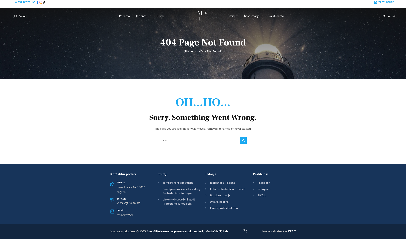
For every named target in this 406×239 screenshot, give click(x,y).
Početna (124, 16)
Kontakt (391, 16)
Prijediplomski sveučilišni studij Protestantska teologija (181, 191)
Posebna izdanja (220, 195)
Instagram (264, 189)
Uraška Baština (219, 201)
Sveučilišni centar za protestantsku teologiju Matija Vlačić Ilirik (187, 231)
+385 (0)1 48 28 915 (129, 203)
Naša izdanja (251, 16)
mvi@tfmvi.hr (125, 214)
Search (23, 16)
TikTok (262, 195)
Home (189, 51)
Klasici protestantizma (224, 208)
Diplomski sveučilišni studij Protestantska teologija (179, 201)
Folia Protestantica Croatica (227, 189)
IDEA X (292, 231)
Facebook (264, 182)
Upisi (232, 16)
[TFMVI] (203, 16)
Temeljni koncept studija (178, 182)
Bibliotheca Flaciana (222, 182)
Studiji (160, 16)
